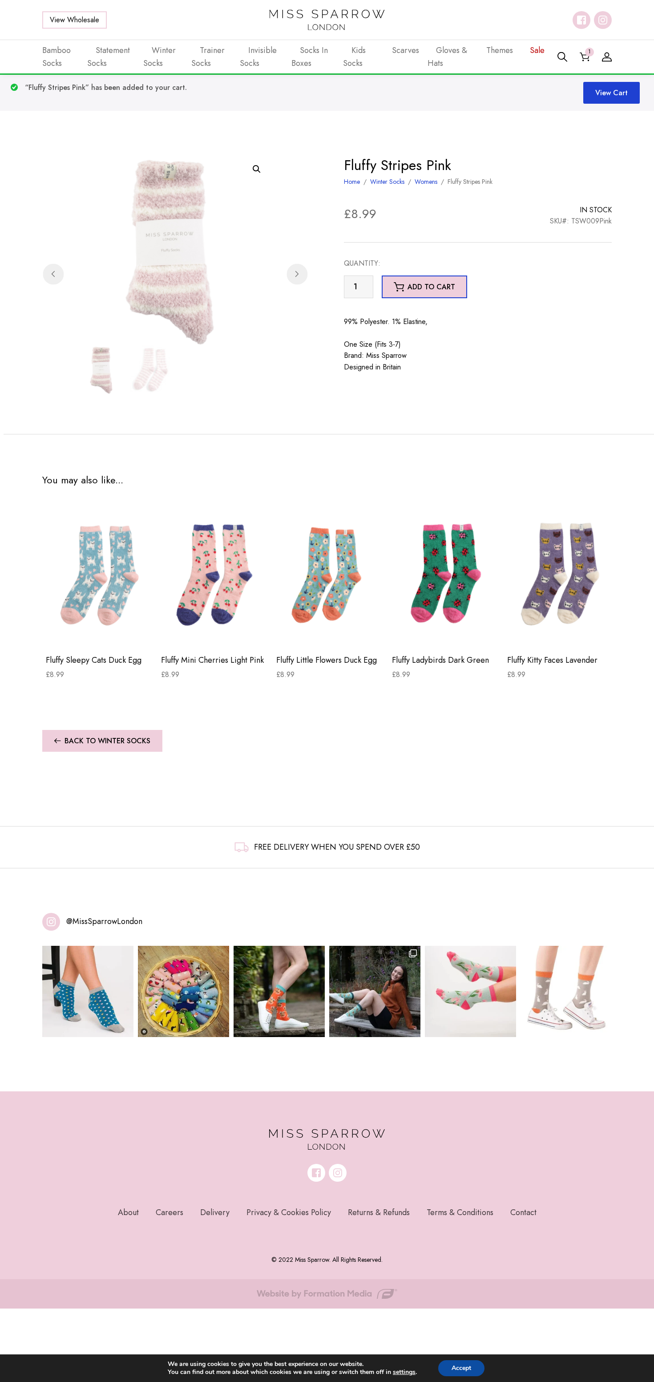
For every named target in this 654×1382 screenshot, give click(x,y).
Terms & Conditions (460, 1212)
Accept (461, 1368)
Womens (426, 181)
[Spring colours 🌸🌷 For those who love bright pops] (470, 991)
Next (297, 273)
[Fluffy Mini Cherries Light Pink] (215, 575)
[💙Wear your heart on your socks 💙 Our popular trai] (87, 991)
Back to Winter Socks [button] (107, 741)
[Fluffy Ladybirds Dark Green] (446, 575)
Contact (523, 1212)
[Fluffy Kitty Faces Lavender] (561, 575)
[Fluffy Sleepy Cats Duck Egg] (100, 575)
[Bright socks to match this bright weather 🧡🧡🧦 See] (279, 991)
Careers (169, 1212)
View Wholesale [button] (74, 20)
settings (404, 1372)
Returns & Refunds (379, 1212)
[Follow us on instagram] (603, 20)
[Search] (562, 57)
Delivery (215, 1212)
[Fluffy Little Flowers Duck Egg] (330, 575)
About (128, 1212)
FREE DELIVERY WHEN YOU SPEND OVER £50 (337, 847)
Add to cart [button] (431, 287)
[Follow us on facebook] (581, 20)
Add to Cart (100, 633)
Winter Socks (387, 181)
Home (352, 181)
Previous (53, 273)
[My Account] (606, 57)
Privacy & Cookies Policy (288, 1212)
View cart (611, 93)
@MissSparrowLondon (104, 921)
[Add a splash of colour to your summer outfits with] (183, 991)
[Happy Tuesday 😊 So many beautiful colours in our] (374, 991)
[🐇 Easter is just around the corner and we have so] (566, 991)
